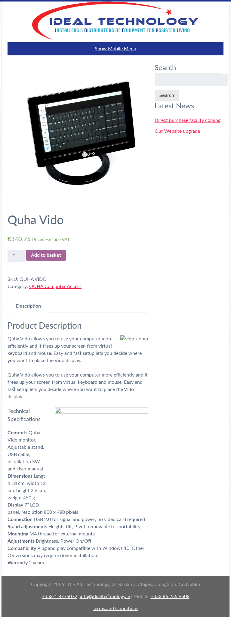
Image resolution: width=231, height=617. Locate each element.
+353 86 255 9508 (170, 596)
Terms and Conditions (115, 608)
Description (28, 306)
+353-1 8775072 (59, 596)
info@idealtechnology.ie (105, 596)
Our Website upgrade (177, 131)
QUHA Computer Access (55, 286)
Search (166, 95)
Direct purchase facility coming (187, 120)
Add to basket (46, 255)
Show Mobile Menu (115, 48)
